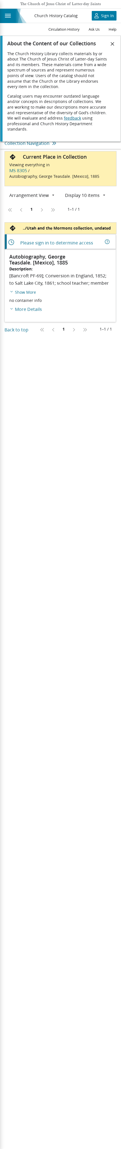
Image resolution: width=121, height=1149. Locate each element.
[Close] (112, 44)
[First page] (10, 210)
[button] (22, 292)
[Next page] (41, 210)
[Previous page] (21, 210)
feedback (72, 118)
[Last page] (53, 210)
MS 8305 (18, 170)
